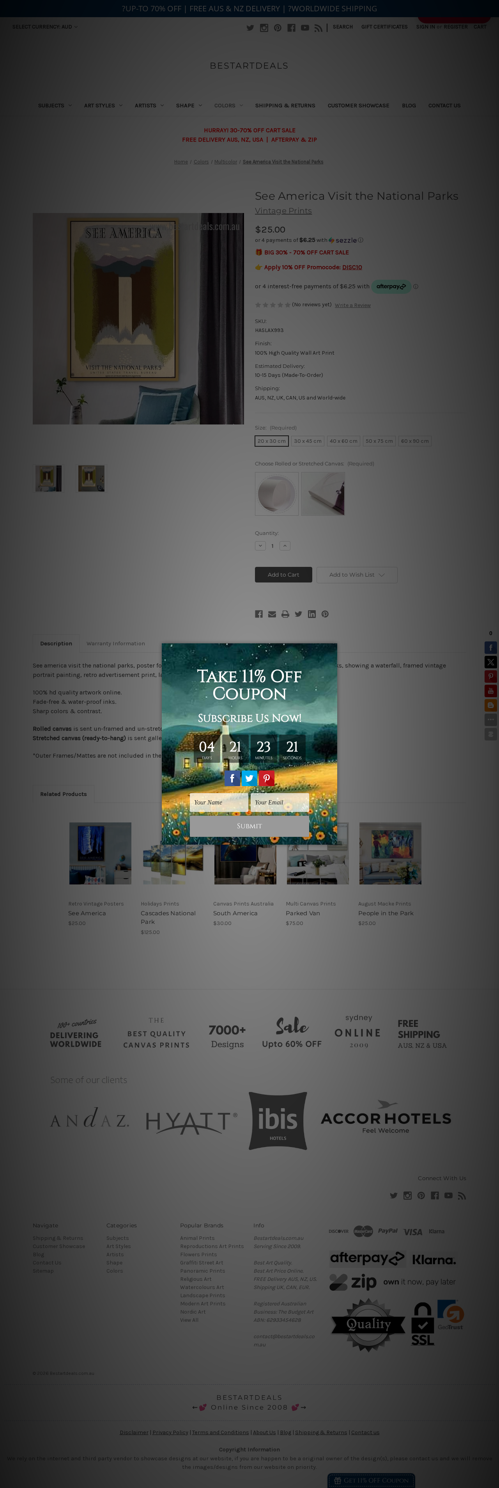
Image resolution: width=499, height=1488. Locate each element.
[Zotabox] (332, 838)
